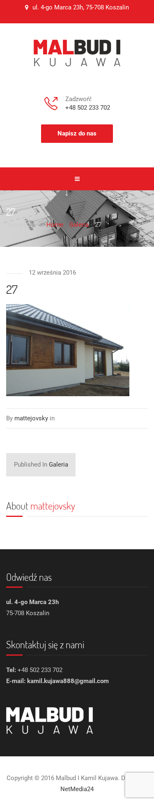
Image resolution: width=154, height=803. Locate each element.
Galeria (41, 464)
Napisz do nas (77, 133)
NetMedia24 (77, 789)
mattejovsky (52, 505)
